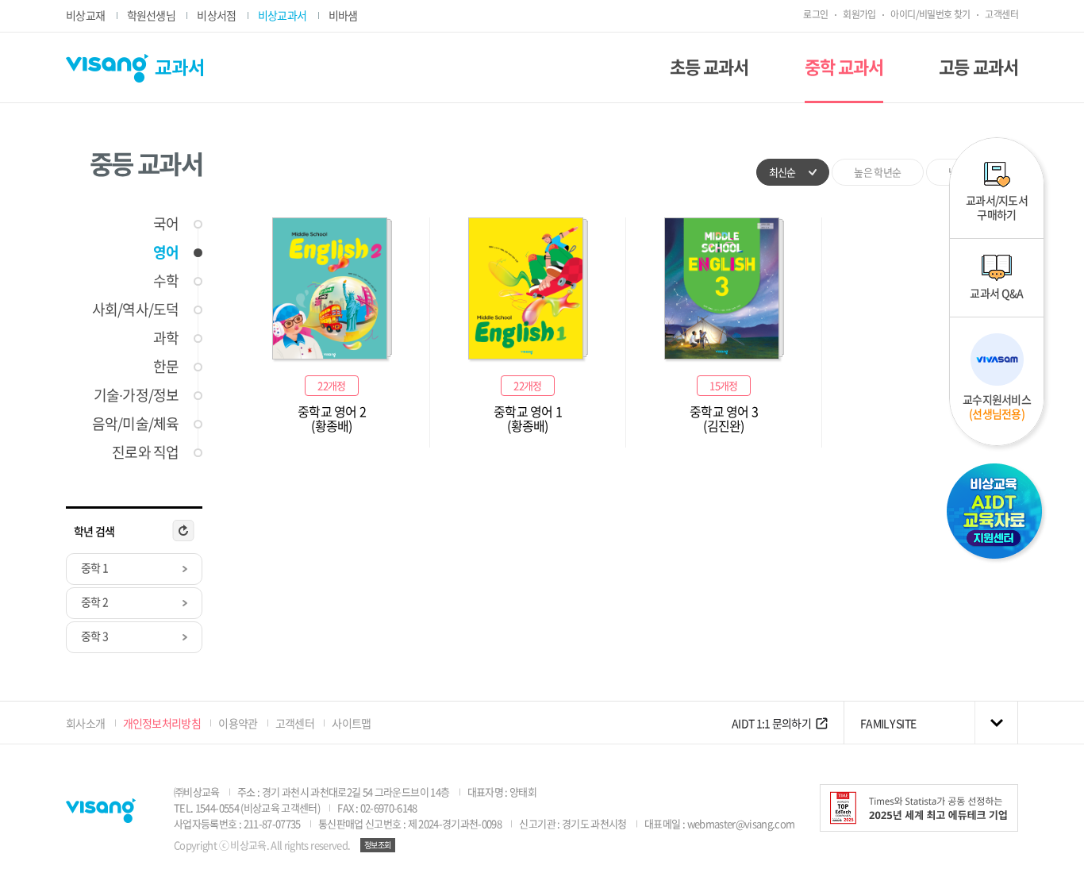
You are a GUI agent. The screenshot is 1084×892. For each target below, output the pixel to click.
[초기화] (183, 531)
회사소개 (85, 723)
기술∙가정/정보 (136, 395)
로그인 (815, 14)
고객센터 (1001, 14)
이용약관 (237, 723)
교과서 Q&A (996, 293)
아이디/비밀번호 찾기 (930, 14)
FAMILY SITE (888, 723)
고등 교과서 (978, 66)
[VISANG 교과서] (134, 68)
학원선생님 (151, 15)
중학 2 (94, 601)
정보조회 (377, 845)
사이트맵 (351, 723)
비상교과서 (282, 15)
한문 (166, 366)
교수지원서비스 (997, 406)
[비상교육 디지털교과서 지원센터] (996, 513)
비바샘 (343, 15)
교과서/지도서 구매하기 (997, 207)
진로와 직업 (145, 452)
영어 (166, 252)
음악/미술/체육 (135, 423)
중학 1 (94, 567)
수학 (166, 280)
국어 (166, 223)
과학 (166, 337)
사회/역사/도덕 (135, 309)
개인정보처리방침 (162, 723)
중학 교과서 (844, 66)
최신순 (782, 171)
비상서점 (216, 15)
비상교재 (85, 15)
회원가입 (859, 14)
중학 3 (94, 636)
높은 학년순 (877, 171)
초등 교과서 (709, 66)
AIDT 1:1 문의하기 (771, 723)
